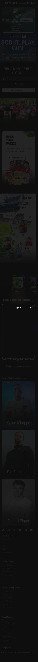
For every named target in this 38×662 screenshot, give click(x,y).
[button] (31, 308)
